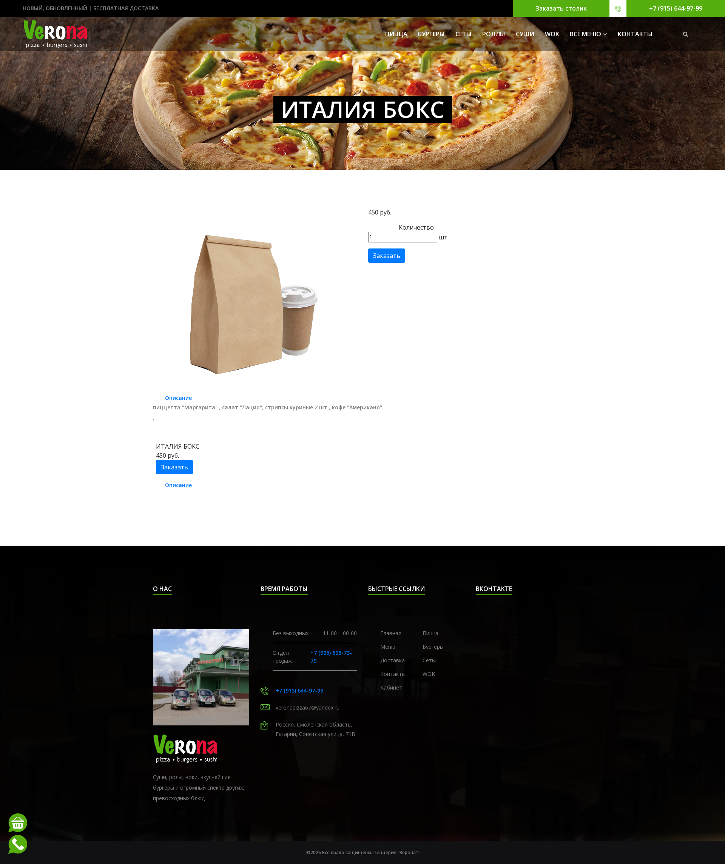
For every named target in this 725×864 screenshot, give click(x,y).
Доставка (392, 660)
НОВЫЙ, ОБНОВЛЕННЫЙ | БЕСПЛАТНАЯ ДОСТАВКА (91, 8)
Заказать (386, 255)
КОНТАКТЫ (635, 34)
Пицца (396, 34)
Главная (390, 633)
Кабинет (391, 687)
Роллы (493, 34)
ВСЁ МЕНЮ (585, 34)
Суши (525, 34)
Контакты (393, 673)
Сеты (463, 34)
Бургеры (431, 34)
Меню (387, 646)
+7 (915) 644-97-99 (675, 8)
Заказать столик (561, 8)
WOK (552, 34)
